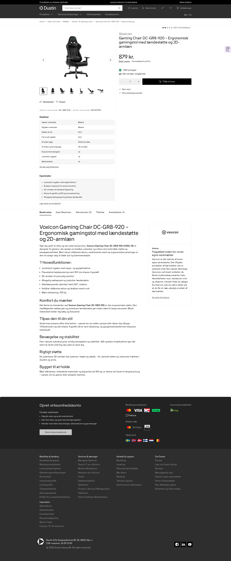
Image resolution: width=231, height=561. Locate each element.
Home (42, 21)
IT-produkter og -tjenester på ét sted (54, 2)
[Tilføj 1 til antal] (138, 81)
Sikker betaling (185, 2)
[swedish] (128, 440)
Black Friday (46, 522)
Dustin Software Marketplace (92, 497)
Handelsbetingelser (49, 460)
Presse (158, 460)
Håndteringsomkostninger (53, 472)
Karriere (159, 468)
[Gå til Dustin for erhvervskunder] (48, 8)
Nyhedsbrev (46, 506)
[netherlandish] (151, 440)
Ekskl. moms (124, 61)
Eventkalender (47, 514)
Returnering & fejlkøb (127, 468)
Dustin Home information (129, 485)
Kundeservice (112, 14)
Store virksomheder (165, 481)
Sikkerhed (83, 485)
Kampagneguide (48, 493)
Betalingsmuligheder (50, 464)
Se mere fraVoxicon (161, 297)
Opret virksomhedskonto (55, 432)
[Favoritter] (170, 8)
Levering (121, 464)
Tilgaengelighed (48, 489)
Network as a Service (88, 472)
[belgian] (157, 440)
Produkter (45, 14)
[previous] (43, 60)
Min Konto (122, 472)
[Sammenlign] (162, 8)
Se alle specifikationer (49, 167)
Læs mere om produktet (50, 203)
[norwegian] (134, 440)
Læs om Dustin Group (166, 464)
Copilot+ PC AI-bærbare (52, 526)
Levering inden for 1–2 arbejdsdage (123, 2)
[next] (110, 60)
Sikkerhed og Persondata (168, 489)
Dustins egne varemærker (168, 476)
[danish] (139, 440)
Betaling (121, 476)
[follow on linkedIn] (183, 544)
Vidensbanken (94, 14)
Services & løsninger (68, 14)
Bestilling (121, 460)
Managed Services (87, 460)
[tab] (47, 212)
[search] (119, 8)
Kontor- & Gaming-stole (82, 21)
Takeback (83, 493)
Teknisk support (125, 481)
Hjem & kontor (54, 21)
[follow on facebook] (177, 544)
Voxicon (125, 34)
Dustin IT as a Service (89, 464)
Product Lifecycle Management (94, 489)
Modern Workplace (87, 468)
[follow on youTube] (189, 544)
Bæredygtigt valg (164, 472)
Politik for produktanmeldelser (55, 497)
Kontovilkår (45, 476)
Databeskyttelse (86, 481)
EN (190, 15)
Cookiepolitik (46, 485)
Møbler (66, 21)
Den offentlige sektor (165, 485)
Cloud (81, 476)
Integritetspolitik (48, 481)
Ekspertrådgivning (49, 518)
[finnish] (145, 440)
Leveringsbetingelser (50, 468)
